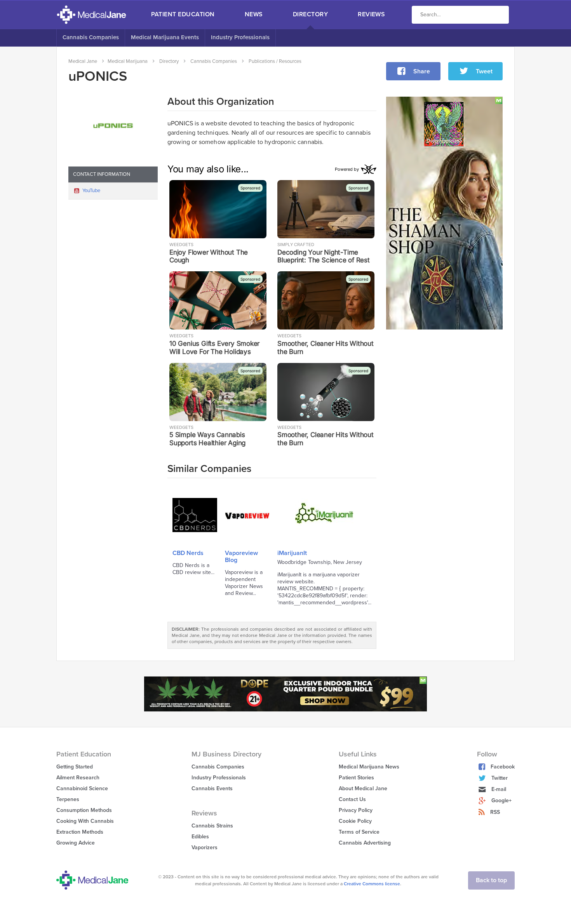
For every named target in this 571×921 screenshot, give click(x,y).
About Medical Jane (363, 788)
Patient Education (183, 14)
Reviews (371, 14)
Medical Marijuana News (369, 766)
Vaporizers (204, 847)
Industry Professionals (240, 37)
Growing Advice (75, 842)
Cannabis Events (212, 788)
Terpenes (67, 799)
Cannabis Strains (212, 825)
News (254, 14)
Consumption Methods (84, 810)
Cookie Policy (355, 821)
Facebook (503, 766)
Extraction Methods (79, 832)
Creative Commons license (372, 883)
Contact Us (352, 799)
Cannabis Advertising (365, 842)
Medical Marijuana (128, 61)
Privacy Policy (356, 810)
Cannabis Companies (91, 37)
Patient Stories (356, 777)
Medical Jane (82, 61)
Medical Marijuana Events (165, 37)
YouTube (91, 190)
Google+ (501, 800)
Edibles (200, 836)
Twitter (499, 778)
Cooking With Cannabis (85, 821)
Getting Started (74, 766)
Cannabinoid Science (82, 788)
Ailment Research (77, 777)
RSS (495, 812)
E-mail (498, 789)
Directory (310, 14)
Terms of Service (359, 832)
